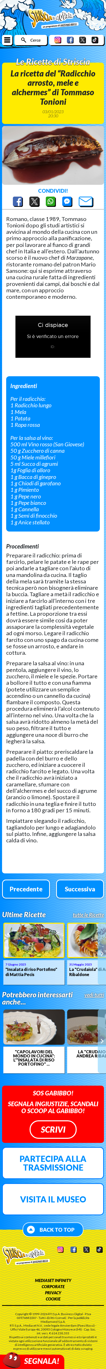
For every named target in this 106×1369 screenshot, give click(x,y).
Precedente (26, 889)
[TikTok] (95, 39)
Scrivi (53, 1129)
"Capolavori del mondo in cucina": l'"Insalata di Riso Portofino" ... (34, 1058)
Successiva (80, 889)
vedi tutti (94, 995)
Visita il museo (53, 1199)
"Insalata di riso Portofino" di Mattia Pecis (31, 972)
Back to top (57, 1230)
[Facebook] (70, 39)
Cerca (35, 39)
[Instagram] (58, 39)
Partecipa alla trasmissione (53, 1163)
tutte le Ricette (88, 915)
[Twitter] (82, 39)
